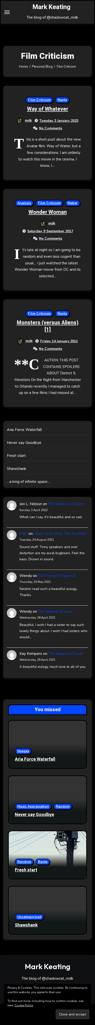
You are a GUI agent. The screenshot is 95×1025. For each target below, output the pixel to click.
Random (63, 806)
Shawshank (17, 468)
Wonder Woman (47, 212)
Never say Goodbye (24, 442)
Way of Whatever (47, 109)
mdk (28, 120)
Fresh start (16, 455)
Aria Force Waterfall (24, 429)
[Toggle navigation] (7, 12)
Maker (72, 203)
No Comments (50, 128)
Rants (62, 100)
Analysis (24, 203)
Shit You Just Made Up (57, 575)
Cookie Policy (24, 1005)
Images (23, 751)
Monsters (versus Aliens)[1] (47, 326)
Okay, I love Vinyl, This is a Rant (60, 533)
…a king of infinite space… (28, 481)
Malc (23, 533)
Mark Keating (51, 7)
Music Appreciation (33, 806)
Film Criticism (39, 100)
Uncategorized (29, 917)
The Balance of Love (65, 504)
